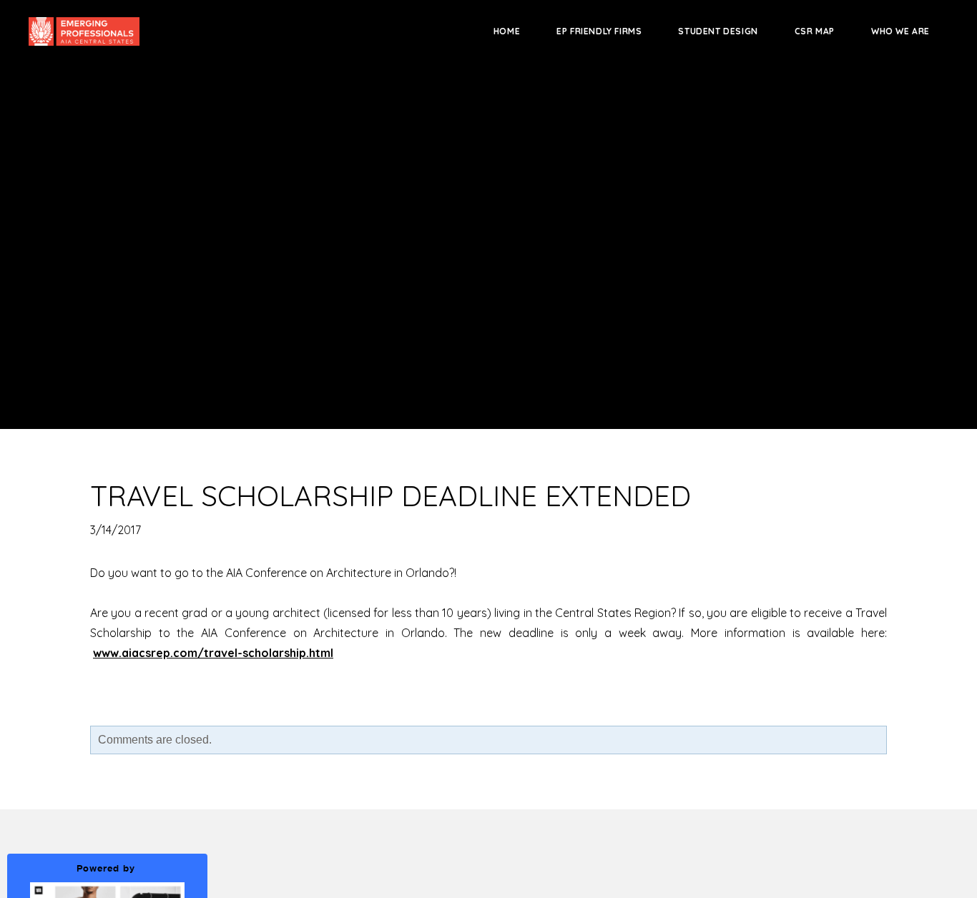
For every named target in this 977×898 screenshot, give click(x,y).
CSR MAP (815, 31)
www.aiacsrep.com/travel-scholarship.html (213, 653)
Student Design (717, 31)
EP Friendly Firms (599, 31)
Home (507, 31)
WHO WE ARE (900, 31)
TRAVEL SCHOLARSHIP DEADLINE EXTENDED (390, 495)
